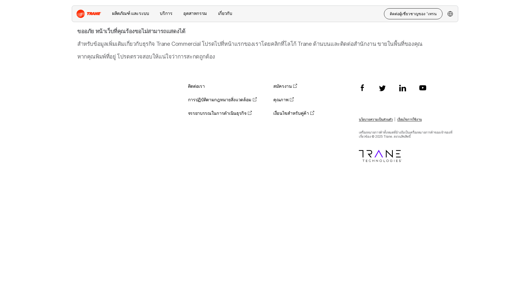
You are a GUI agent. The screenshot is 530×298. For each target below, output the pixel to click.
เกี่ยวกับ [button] (225, 13)
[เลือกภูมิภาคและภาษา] (450, 13)
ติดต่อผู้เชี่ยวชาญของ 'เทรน (413, 13)
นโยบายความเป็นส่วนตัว (376, 119)
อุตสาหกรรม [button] (195, 13)
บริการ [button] (166, 13)
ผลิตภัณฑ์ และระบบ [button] (130, 13)
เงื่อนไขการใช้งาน (409, 119)
